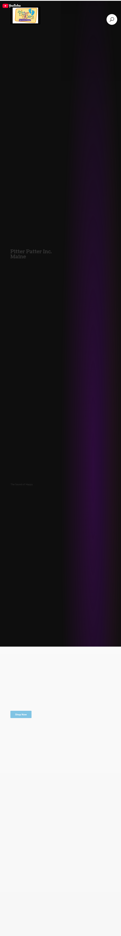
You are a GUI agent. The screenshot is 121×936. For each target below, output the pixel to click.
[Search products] (112, 19)
